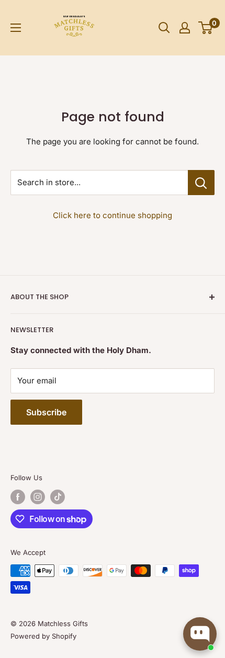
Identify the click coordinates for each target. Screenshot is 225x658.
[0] (205, 27)
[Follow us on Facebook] (17, 497)
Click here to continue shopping (112, 215)
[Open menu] (15, 28)
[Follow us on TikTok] (57, 497)
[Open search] (164, 27)
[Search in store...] (201, 182)
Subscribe (46, 412)
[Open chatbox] (200, 634)
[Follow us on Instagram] (37, 497)
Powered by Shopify (43, 636)
